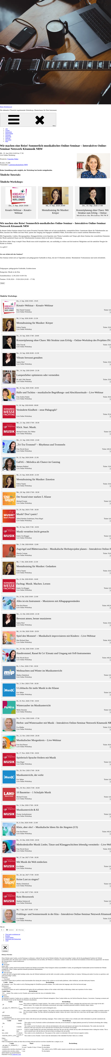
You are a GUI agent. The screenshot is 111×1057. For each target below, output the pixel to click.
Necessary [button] (4, 963)
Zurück (2, 283)
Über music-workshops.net (12, 934)
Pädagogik (8, 136)
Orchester (8, 135)
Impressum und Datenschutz (13, 939)
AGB (6, 940)
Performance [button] (5, 986)
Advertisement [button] (6, 1015)
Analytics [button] (4, 995)
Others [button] (3, 1038)
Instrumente (8, 132)
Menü (54, 125)
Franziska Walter (12, 159)
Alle (6, 129)
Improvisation (9, 133)
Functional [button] (5, 977)
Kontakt (7, 936)
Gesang (7, 130)
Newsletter (8, 140)
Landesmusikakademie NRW (18, 165)
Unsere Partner (9, 937)
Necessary (6, 964)
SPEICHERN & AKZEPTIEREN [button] (11, 1053)
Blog (6, 141)
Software (7, 138)
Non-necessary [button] (6, 971)
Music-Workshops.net (6, 107)
